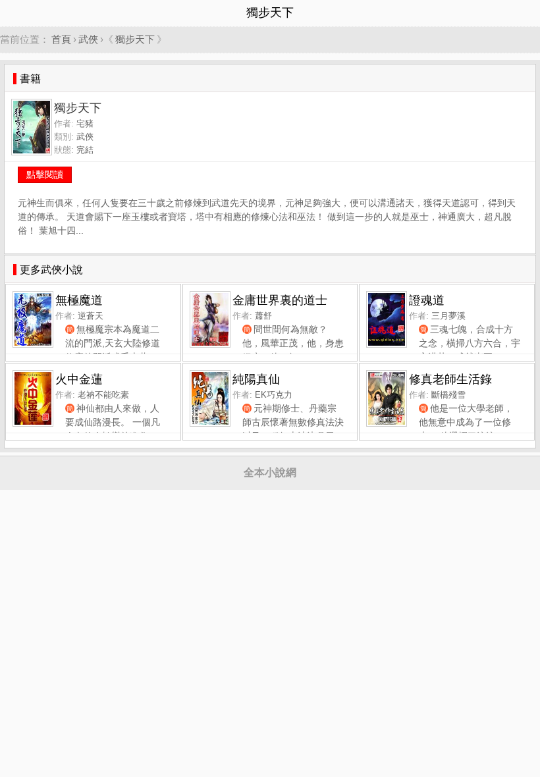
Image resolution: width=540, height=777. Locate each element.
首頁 (61, 39)
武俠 (88, 39)
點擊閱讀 (44, 174)
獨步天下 (135, 39)
